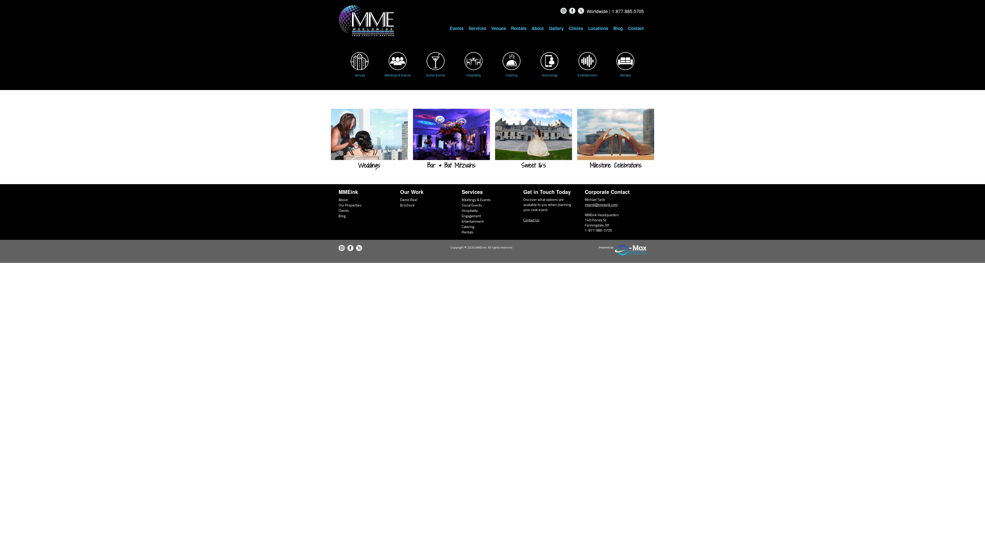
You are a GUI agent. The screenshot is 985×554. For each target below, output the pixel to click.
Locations (598, 28)
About (537, 28)
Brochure (407, 205)
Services (477, 28)
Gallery (556, 28)
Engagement (471, 216)
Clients (576, 28)
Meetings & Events (476, 199)
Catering (468, 226)
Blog (618, 28)
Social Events (472, 205)
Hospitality (470, 210)
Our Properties (350, 205)
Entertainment (473, 221)
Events (457, 28)
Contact (636, 28)
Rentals (518, 28)
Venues (498, 28)
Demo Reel (408, 199)
